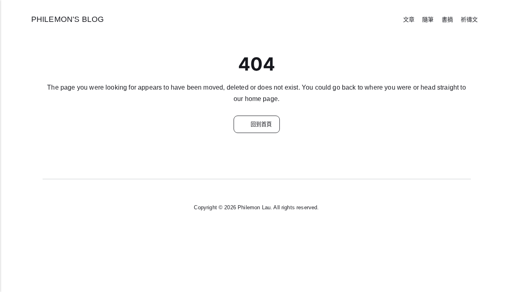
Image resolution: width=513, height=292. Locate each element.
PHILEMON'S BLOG (67, 19)
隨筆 (428, 19)
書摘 (447, 19)
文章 (408, 19)
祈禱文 (469, 19)
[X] (256, 231)
